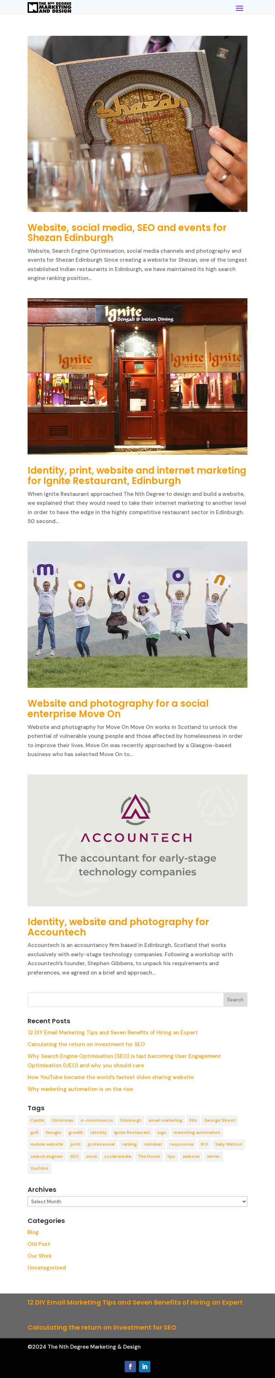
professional (101, 1144)
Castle (37, 1120)
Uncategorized (47, 1267)
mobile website (46, 1144)
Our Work (40, 1255)
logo (162, 1132)
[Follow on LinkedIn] (144, 1366)
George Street (219, 1120)
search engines (46, 1156)
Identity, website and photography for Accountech (118, 927)
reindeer (153, 1144)
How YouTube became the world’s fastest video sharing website (111, 1077)
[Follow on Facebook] (130, 1366)
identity (98, 1132)
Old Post (39, 1244)
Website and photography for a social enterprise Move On (118, 708)
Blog (33, 1232)
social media (117, 1156)
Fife (193, 1120)
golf (34, 1132)
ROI (204, 1144)
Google (53, 1132)
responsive (182, 1144)
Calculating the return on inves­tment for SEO (86, 1044)
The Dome (149, 1156)
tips (171, 1156)
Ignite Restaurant (132, 1132)
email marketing (165, 1120)
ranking (129, 1144)
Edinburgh (130, 1120)
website (191, 1156)
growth (75, 1132)
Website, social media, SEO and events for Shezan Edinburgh (127, 233)
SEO (74, 1156)
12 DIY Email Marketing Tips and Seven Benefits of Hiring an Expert (113, 1032)
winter (213, 1156)
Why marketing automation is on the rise (80, 1089)
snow (91, 1156)
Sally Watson (228, 1144)
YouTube (39, 1168)
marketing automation (197, 1132)
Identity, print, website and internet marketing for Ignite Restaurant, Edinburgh (137, 475)
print (76, 1144)
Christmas (62, 1120)
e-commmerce (97, 1120)
